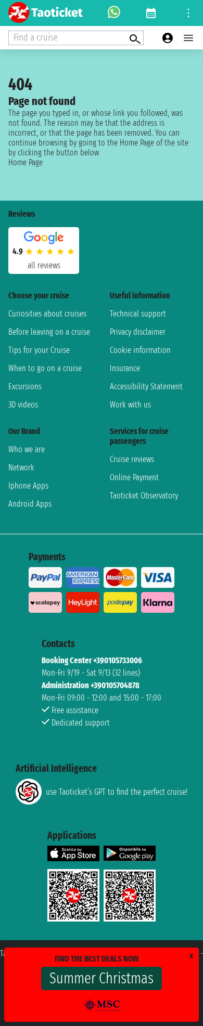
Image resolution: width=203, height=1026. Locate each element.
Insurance (125, 368)
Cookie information (140, 350)
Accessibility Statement (146, 386)
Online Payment (134, 477)
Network (21, 467)
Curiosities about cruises (47, 314)
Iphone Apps (28, 486)
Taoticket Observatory (144, 496)
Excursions (25, 386)
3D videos (23, 405)
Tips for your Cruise (39, 350)
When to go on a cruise (45, 368)
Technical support (138, 314)
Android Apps (30, 504)
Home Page (25, 162)
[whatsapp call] (114, 13)
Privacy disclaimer (138, 332)
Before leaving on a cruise (49, 332)
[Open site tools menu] (188, 13)
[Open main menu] (188, 38)
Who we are (26, 449)
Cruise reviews (132, 459)
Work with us (130, 405)
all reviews (44, 265)
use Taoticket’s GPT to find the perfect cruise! (116, 792)
